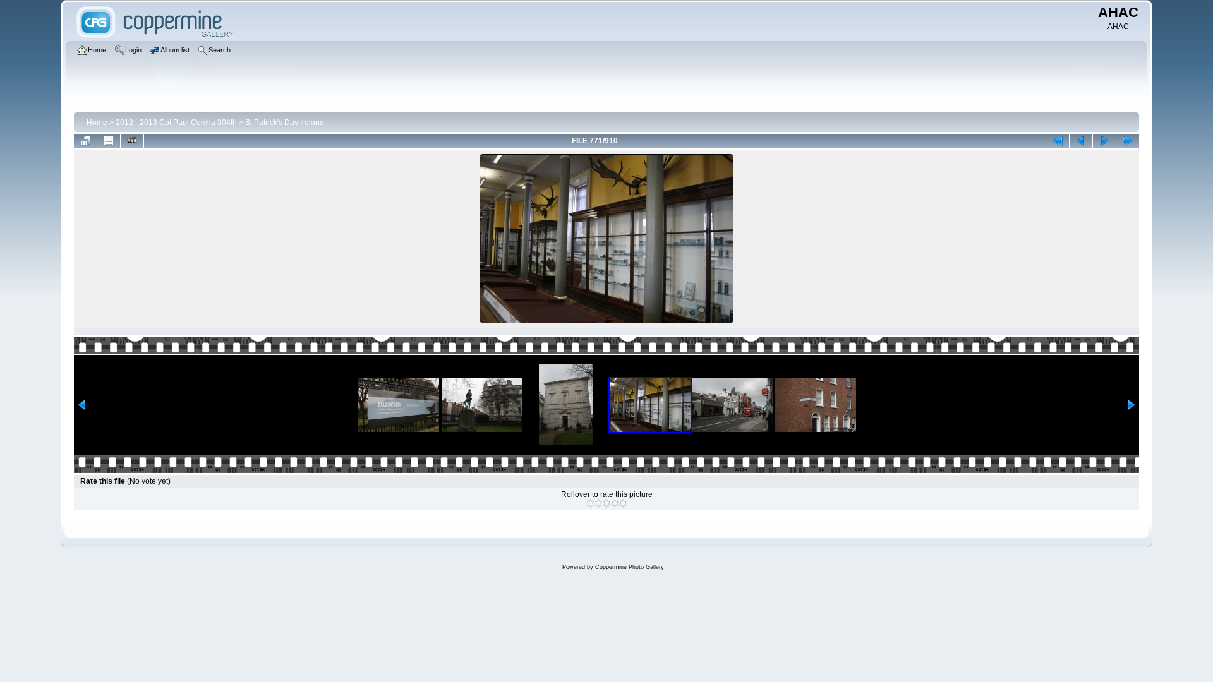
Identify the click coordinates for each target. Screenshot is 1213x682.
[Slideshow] (132, 141)
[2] (598, 503)
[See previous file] (1081, 141)
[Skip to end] (1127, 141)
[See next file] (1104, 141)
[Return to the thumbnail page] (85, 141)
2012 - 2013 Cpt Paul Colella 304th (176, 122)
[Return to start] (1057, 141)
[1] (590, 503)
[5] (623, 503)
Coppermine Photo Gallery (629, 567)
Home (97, 122)
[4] (615, 503)
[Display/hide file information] (108, 141)
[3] (607, 503)
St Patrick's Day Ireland (284, 122)
